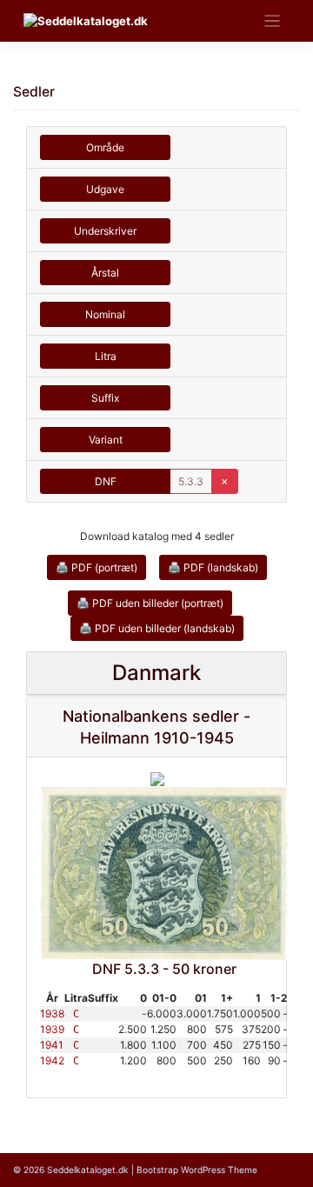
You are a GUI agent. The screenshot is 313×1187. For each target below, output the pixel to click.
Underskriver (105, 230)
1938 (52, 1013)
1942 (52, 1060)
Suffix (105, 397)
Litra (106, 356)
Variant (106, 439)
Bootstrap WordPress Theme (197, 1169)
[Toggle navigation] (272, 21)
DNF (106, 481)
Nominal (105, 314)
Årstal (105, 272)
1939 (52, 1029)
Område (105, 147)
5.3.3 (190, 481)
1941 (51, 1044)
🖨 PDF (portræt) (96, 567)
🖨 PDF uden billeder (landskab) (157, 628)
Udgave (105, 189)
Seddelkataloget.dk (88, 1169)
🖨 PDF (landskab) (213, 567)
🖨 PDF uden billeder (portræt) (150, 603)
